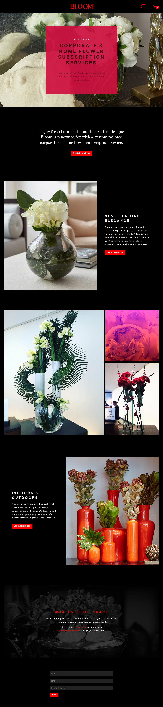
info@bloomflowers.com (68, 630)
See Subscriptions (81, 153)
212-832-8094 (80, 627)
